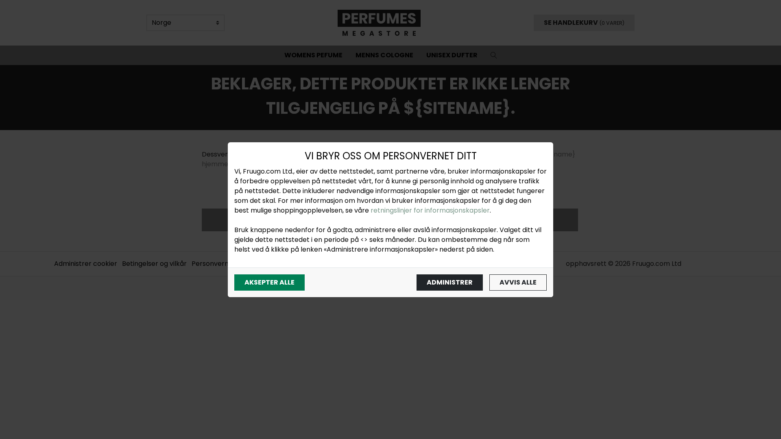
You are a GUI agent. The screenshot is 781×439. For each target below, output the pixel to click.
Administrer (450, 282)
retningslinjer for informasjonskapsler (430, 210)
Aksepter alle (269, 282)
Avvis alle (518, 282)
